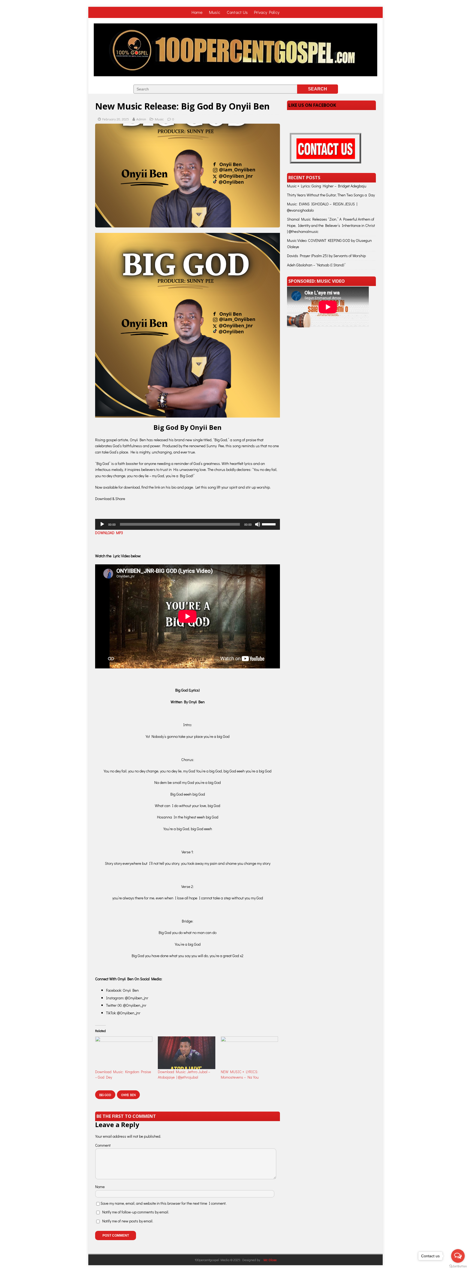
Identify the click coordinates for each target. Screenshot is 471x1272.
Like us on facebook (312, 105)
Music (215, 12)
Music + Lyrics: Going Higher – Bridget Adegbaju (326, 185)
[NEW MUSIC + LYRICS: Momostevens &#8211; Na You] (249, 1052)
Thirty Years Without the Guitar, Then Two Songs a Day (331, 194)
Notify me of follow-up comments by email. (135, 1212)
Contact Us (237, 12)
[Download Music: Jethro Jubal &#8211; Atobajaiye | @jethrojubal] (186, 1052)
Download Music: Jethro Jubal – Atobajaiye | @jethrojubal (184, 1074)
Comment (103, 1145)
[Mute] (257, 524)
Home (198, 12)
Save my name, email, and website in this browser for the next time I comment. (164, 1203)
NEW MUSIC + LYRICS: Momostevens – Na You (240, 1074)
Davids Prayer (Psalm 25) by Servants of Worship (326, 255)
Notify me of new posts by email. (127, 1221)
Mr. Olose (270, 1260)
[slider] (269, 524)
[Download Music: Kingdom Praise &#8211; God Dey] (123, 1052)
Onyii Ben (128, 1095)
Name (100, 1186)
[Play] (102, 524)
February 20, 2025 (115, 119)
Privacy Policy (266, 12)
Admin (141, 119)
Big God (105, 1095)
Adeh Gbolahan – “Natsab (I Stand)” (316, 264)
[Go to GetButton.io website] (458, 1266)
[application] (187, 524)
